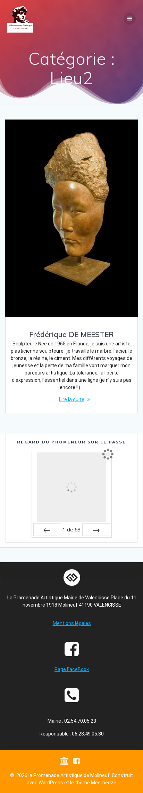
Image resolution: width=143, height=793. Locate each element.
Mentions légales (72, 623)
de (71, 529)
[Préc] (47, 529)
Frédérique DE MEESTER (71, 334)
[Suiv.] (96, 529)
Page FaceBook (71, 669)
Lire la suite (71, 399)
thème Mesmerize (95, 782)
